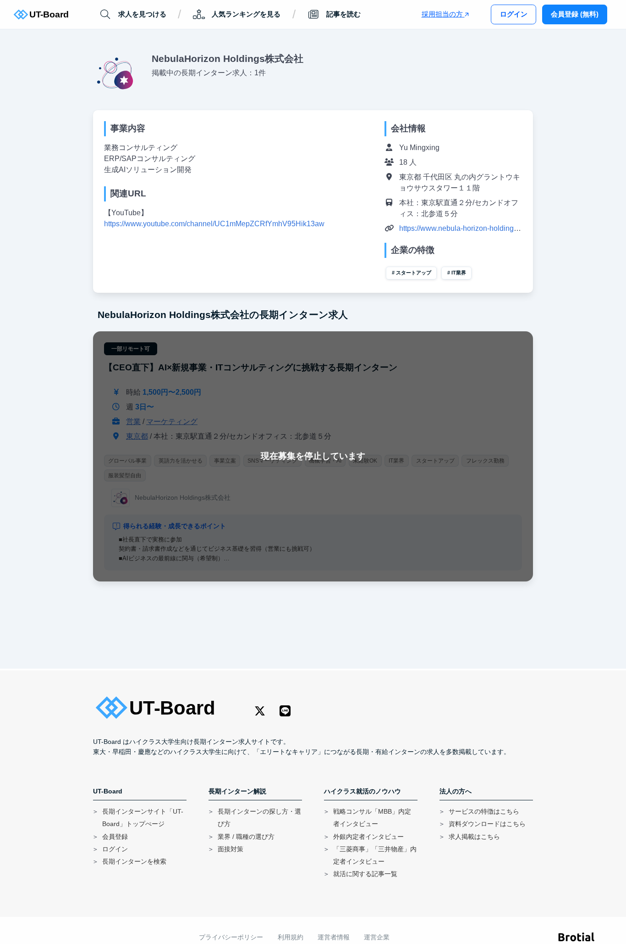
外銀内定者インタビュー (368, 836)
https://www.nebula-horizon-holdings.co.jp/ (468, 228)
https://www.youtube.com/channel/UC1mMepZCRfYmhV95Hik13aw (214, 224)
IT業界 (458, 272)
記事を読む (343, 14)
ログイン (513, 14)
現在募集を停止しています (313, 456)
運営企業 (377, 937)
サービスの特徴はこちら (484, 811)
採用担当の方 (443, 14)
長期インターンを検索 (134, 861)
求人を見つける (142, 14)
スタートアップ (413, 272)
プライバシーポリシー (231, 937)
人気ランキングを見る (246, 14)
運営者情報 (334, 937)
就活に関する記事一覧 (365, 874)
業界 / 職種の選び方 (246, 836)
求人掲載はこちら (474, 836)
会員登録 (115, 836)
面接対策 (230, 849)
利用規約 (290, 937)
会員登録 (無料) (575, 14)
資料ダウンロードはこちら (487, 824)
